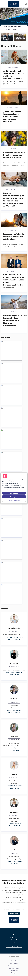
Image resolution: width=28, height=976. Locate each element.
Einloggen (14, 973)
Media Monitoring (14, 961)
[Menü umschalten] (2, 3)
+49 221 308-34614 (14, 712)
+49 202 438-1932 (14, 788)
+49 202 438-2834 (14, 675)
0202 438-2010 (14, 864)
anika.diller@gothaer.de (14, 823)
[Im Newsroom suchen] (26, 4)
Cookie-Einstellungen (14, 500)
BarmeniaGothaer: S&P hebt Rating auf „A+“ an (20, 38)
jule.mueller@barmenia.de (14, 786)
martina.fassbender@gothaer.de (14, 637)
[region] (14, 488)
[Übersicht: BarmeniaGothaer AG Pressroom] (13, 4)
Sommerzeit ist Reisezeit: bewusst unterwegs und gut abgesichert (13, 236)
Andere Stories (14, 970)
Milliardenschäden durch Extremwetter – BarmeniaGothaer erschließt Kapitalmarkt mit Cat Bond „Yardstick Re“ (14, 28)
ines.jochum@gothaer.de (14, 748)
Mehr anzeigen (14, 913)
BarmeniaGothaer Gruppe (14, 947)
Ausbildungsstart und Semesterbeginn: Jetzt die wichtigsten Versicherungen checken (13, 75)
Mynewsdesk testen (14, 966)
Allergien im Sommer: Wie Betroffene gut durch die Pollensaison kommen (14, 155)
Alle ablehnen (14, 493)
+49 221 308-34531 (14, 639)
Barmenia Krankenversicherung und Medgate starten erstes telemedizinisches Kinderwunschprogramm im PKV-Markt (13, 199)
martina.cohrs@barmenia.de (14, 672)
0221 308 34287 (14, 750)
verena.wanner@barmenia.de (14, 861)
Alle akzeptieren (14, 496)
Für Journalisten (14, 968)
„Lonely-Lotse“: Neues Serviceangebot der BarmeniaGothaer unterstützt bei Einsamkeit (12, 117)
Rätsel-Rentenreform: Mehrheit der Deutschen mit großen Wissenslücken (6, 38)
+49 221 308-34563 (14, 826)
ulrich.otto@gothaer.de (14, 710)
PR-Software (14, 963)
